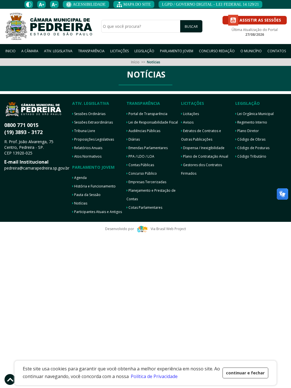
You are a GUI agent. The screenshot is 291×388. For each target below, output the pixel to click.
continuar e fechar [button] (245, 373)
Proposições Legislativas (93, 139)
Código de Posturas (252, 147)
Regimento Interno (251, 122)
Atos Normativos (87, 156)
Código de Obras (250, 139)
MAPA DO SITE (137, 4)
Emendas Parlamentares (148, 147)
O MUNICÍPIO (251, 51)
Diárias (134, 139)
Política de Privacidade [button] (154, 376)
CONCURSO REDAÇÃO (217, 51)
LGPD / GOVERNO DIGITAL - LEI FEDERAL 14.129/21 (210, 4)
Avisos (188, 122)
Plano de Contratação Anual (205, 156)
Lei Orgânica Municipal (255, 113)
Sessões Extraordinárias (93, 122)
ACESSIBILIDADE (89, 4)
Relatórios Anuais (87, 147)
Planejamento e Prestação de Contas (151, 194)
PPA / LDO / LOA (141, 156)
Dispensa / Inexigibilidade (203, 147)
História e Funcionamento (94, 186)
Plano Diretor (247, 130)
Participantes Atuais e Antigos (97, 211)
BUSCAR (191, 26)
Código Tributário (251, 156)
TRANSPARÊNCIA (91, 51)
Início (135, 62)
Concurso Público (142, 173)
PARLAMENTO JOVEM (176, 51)
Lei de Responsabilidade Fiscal (153, 122)
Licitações (190, 113)
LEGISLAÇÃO (144, 51)
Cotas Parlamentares (145, 207)
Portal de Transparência (147, 113)
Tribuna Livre (84, 130)
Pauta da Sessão (87, 194)
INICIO (10, 51)
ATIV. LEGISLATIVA (58, 51)
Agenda (80, 177)
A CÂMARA (29, 51)
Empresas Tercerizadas (147, 182)
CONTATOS (276, 51)
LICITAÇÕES (119, 51)
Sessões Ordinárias (89, 113)
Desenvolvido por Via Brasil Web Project (145, 228)
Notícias (80, 203)
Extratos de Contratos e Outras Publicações (201, 135)
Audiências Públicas (144, 130)
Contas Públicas (141, 164)
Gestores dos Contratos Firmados (201, 169)
